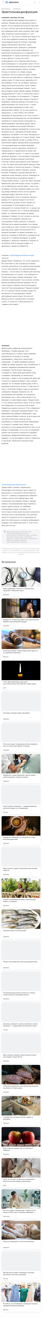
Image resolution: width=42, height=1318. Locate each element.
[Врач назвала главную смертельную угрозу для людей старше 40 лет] (21, 1048)
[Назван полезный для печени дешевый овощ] (21, 955)
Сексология (16, 8)
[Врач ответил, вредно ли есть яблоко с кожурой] (21, 1141)
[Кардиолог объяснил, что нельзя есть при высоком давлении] (21, 830)
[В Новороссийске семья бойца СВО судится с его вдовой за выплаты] (21, 644)
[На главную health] (13, 2)
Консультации (6, 8)
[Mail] (6, 2)
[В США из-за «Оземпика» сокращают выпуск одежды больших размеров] (21, 1297)
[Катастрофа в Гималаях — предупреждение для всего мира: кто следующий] (21, 799)
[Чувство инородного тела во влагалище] (21, 1235)
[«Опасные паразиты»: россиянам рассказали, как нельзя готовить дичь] (21, 1079)
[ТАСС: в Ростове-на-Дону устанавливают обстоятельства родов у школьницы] (21, 1172)
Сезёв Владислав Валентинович (21, 255)
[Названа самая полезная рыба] (21, 924)
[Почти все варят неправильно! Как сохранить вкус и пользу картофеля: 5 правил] (21, 737)
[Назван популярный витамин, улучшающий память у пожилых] (21, 892)
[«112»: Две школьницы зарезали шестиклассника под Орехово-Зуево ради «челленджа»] (21, 675)
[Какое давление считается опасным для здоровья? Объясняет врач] (21, 582)
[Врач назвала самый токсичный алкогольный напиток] (21, 861)
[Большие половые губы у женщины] (21, 706)
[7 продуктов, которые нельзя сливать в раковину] (21, 1110)
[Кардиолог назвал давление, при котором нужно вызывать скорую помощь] (21, 768)
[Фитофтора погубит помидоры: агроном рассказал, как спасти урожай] (21, 1266)
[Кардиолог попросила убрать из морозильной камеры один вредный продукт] (21, 613)
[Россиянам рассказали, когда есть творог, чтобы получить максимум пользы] (21, 986)
